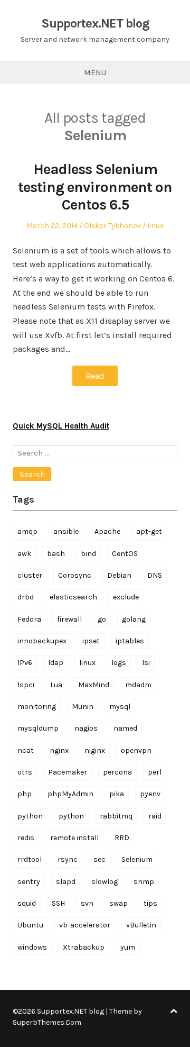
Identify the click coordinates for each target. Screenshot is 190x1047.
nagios (86, 728)
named (125, 728)
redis (25, 837)
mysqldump (38, 728)
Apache (107, 531)
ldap (55, 662)
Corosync (74, 575)
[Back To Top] (173, 1011)
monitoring (36, 706)
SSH (58, 903)
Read (95, 376)
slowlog (104, 881)
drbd (25, 597)
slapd (65, 881)
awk (24, 553)
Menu (95, 72)
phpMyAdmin (70, 793)
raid (155, 816)
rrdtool (29, 859)
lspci (25, 684)
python (30, 816)
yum (127, 947)
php (24, 793)
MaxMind (93, 684)
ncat (25, 750)
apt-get (149, 531)
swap (118, 903)
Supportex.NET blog (95, 23)
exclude (126, 597)
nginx (59, 750)
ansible (66, 531)
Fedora (29, 619)
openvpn (136, 750)
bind (88, 553)
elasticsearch (73, 597)
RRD (122, 837)
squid (26, 903)
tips (150, 903)
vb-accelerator (84, 925)
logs (118, 662)
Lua (56, 684)
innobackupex (41, 640)
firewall (69, 619)
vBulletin (141, 925)
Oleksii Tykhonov (112, 225)
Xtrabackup (83, 947)
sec (99, 859)
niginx (94, 750)
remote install (74, 837)
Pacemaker (67, 772)
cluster (29, 575)
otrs (24, 772)
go (102, 619)
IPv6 (24, 662)
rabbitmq (116, 816)
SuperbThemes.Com (47, 1022)
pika (116, 793)
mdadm (138, 684)
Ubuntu (30, 925)
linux (155, 225)
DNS (154, 575)
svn (87, 903)
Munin (82, 706)
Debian (119, 575)
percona (117, 772)
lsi (146, 662)
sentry (28, 881)
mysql (119, 706)
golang (134, 619)
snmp (144, 881)
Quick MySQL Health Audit (61, 426)
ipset (91, 640)
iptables (130, 640)
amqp (27, 531)
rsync (68, 859)
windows (32, 947)
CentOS (125, 553)
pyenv (150, 793)
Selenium (137, 859)
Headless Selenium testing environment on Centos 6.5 (95, 186)
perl (155, 772)
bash (56, 553)
